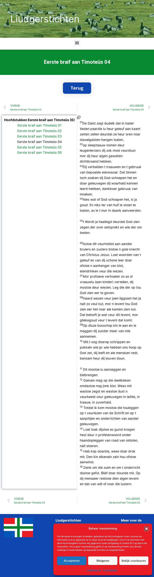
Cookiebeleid (94, 569)
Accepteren (72, 560)
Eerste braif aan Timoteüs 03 (39, 136)
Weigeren (102, 560)
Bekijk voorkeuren (134, 560)
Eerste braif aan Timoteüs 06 (39, 152)
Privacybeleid (110, 569)
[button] (146, 529)
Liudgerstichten (44, 19)
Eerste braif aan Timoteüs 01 (39, 125)
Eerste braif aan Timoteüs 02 (39, 131)
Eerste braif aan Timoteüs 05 (39, 147)
